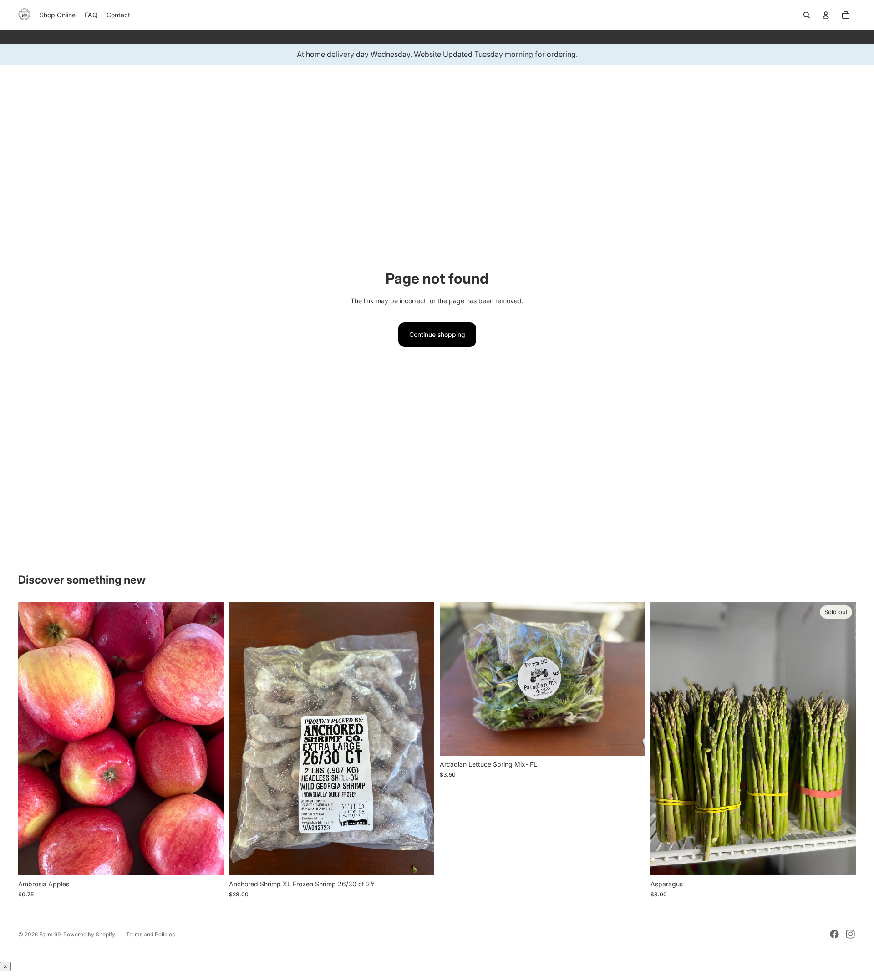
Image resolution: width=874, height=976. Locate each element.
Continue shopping (437, 334)
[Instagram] (850, 934)
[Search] (807, 15)
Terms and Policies (150, 934)
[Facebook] (834, 934)
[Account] (826, 15)
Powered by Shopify (89, 934)
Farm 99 (50, 934)
